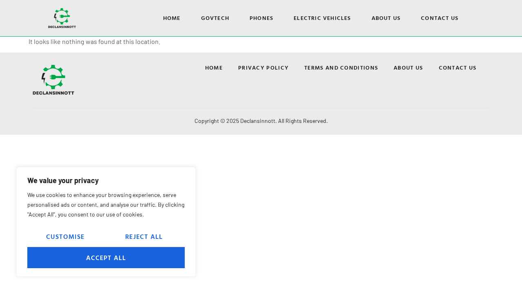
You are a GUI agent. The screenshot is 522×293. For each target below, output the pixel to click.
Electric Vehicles (322, 17)
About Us (386, 17)
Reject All (144, 236)
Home (172, 17)
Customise (65, 236)
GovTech (215, 17)
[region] (106, 222)
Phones (261, 17)
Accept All (106, 257)
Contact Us (439, 17)
